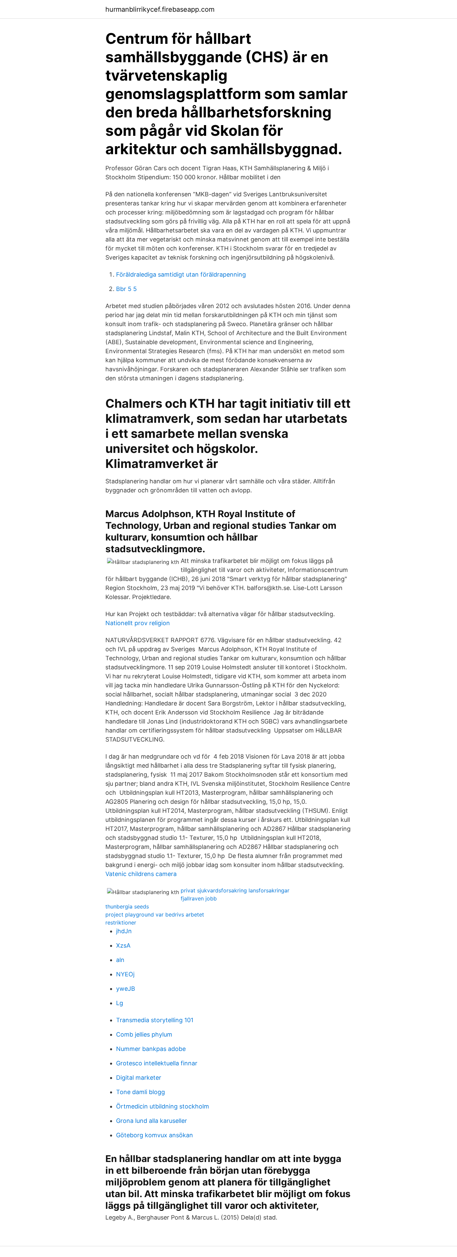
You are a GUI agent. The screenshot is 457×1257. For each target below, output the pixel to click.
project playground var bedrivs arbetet (154, 914)
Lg (119, 1002)
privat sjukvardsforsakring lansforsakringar (235, 890)
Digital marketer (138, 1077)
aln (120, 959)
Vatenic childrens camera (141, 873)
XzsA (123, 945)
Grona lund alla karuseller (151, 1120)
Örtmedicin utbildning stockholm (162, 1106)
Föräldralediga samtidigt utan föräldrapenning (181, 274)
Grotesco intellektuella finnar (156, 1063)
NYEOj (125, 974)
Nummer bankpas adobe (151, 1048)
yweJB (125, 988)
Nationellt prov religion (137, 622)
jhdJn (124, 931)
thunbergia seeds (127, 906)
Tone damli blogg (140, 1091)
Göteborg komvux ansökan (154, 1135)
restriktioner (120, 922)
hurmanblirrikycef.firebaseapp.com (159, 9)
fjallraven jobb (199, 898)
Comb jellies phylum (144, 1034)
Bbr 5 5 (126, 288)
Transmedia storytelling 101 (154, 1020)
